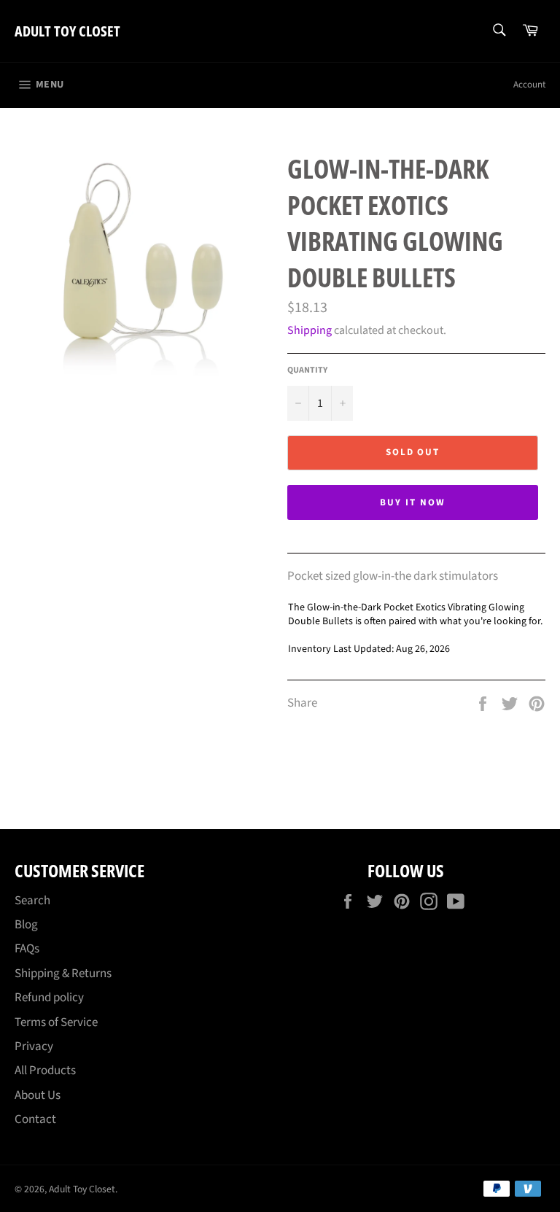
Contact (35, 1119)
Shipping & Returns (63, 973)
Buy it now (413, 502)
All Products (45, 1070)
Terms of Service (56, 1022)
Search (32, 900)
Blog (26, 924)
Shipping (309, 330)
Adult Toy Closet (67, 31)
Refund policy (49, 997)
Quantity (307, 370)
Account (529, 84)
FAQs (27, 948)
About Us (38, 1095)
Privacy (34, 1046)
